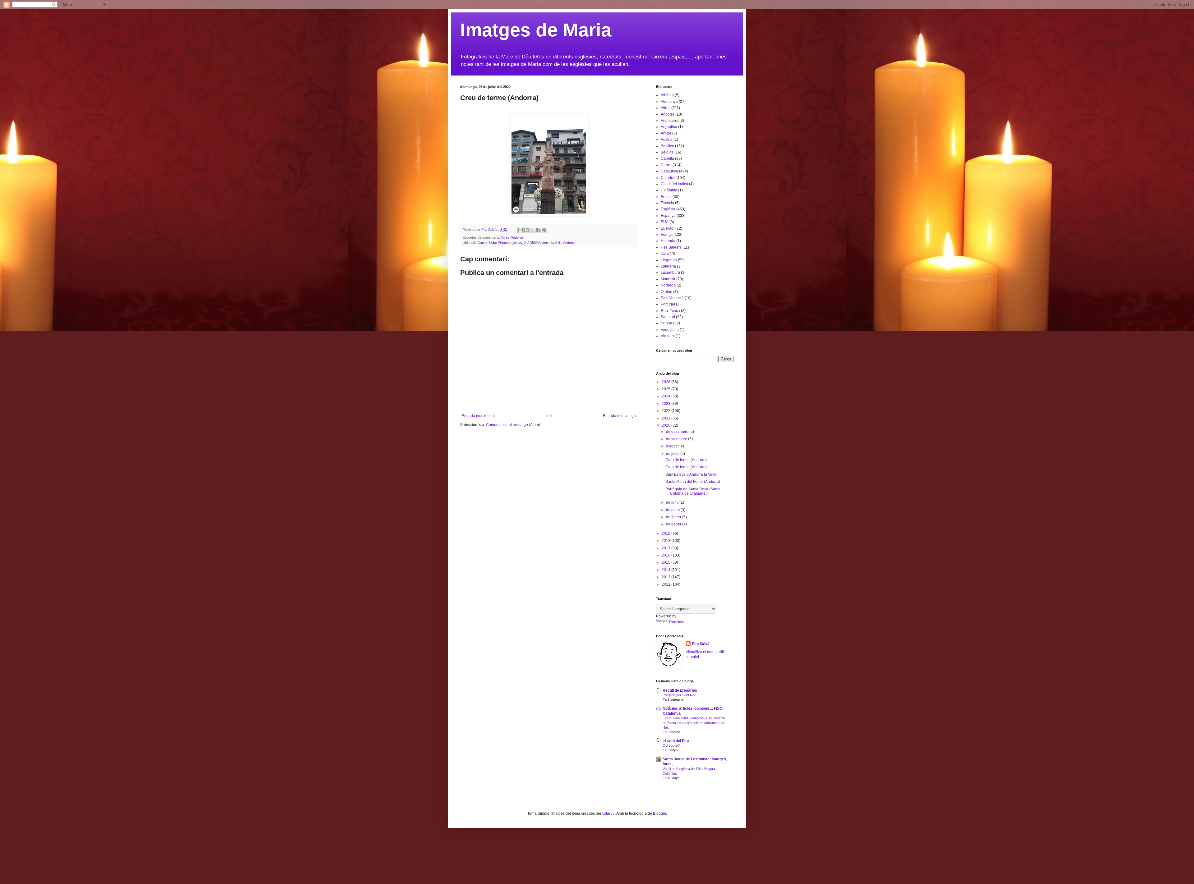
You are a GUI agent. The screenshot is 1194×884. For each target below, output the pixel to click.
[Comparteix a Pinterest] (544, 230)
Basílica (667, 146)
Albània (667, 95)
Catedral (668, 178)
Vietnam (668, 336)
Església (668, 209)
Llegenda (669, 260)
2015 (666, 562)
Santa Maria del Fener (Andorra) (692, 481)
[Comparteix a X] (532, 230)
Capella (667, 158)
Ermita (666, 197)
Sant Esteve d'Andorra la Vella (690, 474)
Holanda (668, 241)
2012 (666, 584)
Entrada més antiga (619, 416)
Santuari (668, 317)
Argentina (669, 127)
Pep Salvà (701, 644)
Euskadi (667, 228)
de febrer (674, 517)
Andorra (517, 237)
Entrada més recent (478, 416)
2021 (666, 418)
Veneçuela (670, 329)
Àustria (667, 139)
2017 (666, 548)
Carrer (666, 165)
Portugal (668, 304)
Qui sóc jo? (671, 745)
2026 (666, 382)
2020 (666, 425)
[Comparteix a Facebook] (538, 230)
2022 (666, 411)
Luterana (668, 266)
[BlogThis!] (526, 230)
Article (666, 133)
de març (673, 510)
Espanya (668, 215)
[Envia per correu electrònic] (520, 230)
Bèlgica (667, 152)
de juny (672, 502)
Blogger (659, 813)
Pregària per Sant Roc (679, 695)
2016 (666, 555)
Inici (548, 416)
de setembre (677, 439)
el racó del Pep (676, 741)
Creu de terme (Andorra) (686, 460)
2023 (666, 403)
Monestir (668, 279)
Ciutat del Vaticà (674, 184)
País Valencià (672, 298)
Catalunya (669, 171)
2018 (666, 540)
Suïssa (666, 323)
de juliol (673, 453)
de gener (674, 524)
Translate (676, 622)
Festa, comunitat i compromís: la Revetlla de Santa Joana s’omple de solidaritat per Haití (694, 722)
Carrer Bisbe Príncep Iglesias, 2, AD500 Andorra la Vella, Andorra (526, 243)
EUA (665, 222)
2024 (666, 396)
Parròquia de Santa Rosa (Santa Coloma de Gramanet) (692, 491)
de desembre (677, 431)
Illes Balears (671, 247)
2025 (666, 389)
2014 (666, 570)
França (667, 234)
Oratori (666, 292)
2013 (666, 577)
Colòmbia (669, 190)
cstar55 (608, 813)
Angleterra (669, 120)
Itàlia (665, 253)
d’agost (672, 446)
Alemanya (669, 101)
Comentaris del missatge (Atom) (513, 425)
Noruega (668, 285)
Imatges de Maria (535, 30)
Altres (505, 237)
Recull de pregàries (680, 690)
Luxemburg (670, 272)
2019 (666, 533)
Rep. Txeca (670, 311)
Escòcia (667, 203)
